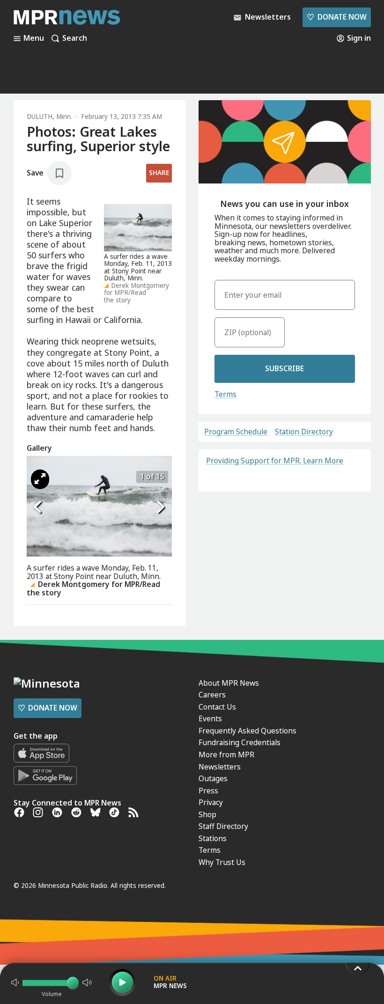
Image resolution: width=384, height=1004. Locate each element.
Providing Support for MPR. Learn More (274, 460)
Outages (213, 778)
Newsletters (220, 767)
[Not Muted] (14, 982)
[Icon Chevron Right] (160, 507)
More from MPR (226, 754)
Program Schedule (235, 432)
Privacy (211, 802)
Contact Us (217, 707)
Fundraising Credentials (240, 742)
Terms (225, 394)
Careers (212, 694)
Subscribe (284, 368)
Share (159, 173)
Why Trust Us (222, 862)
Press (208, 790)
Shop (207, 814)
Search (74, 38)
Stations (213, 838)
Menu (33, 38)
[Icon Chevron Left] (38, 507)
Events (210, 718)
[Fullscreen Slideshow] (40, 479)
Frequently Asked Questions (247, 731)
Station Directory (304, 432)
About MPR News (229, 683)
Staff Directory (223, 826)
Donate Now (336, 16)
